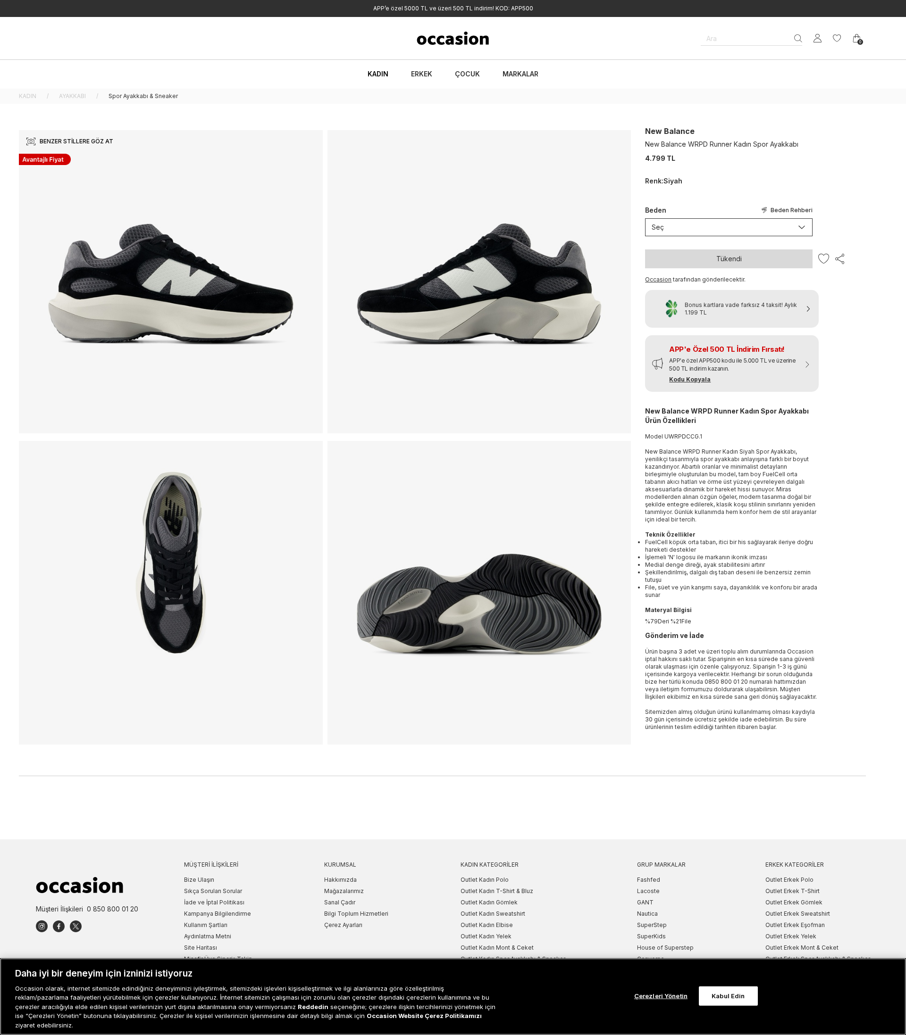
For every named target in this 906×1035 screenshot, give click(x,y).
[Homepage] (453, 38)
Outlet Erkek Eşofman (795, 924)
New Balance (670, 131)
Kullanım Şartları (205, 924)
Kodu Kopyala (690, 379)
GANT (645, 902)
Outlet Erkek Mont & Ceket (802, 947)
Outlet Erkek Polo (789, 879)
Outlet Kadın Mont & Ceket (497, 947)
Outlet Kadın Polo (485, 879)
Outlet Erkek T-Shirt (792, 890)
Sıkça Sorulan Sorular (213, 890)
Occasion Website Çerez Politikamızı (424, 1016)
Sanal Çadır (339, 902)
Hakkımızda (340, 879)
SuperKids (651, 936)
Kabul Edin (728, 995)
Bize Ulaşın (199, 879)
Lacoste (648, 890)
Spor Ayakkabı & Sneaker (143, 95)
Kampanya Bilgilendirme (217, 913)
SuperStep (652, 924)
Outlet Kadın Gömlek (489, 902)
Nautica (647, 913)
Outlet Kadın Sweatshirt (493, 913)
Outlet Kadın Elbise (487, 924)
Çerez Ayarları (343, 924)
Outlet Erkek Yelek (790, 936)
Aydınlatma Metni (207, 936)
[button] (732, 363)
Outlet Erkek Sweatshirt (797, 913)
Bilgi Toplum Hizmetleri (356, 913)
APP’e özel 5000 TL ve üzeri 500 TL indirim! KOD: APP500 (453, 8)
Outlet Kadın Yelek (486, 936)
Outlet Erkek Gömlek (793, 902)
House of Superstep (665, 947)
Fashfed (648, 879)
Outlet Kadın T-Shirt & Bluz (497, 890)
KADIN (27, 95)
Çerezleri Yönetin (661, 995)
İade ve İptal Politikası (214, 902)
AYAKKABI (72, 95)
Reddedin (313, 1006)
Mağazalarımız (344, 890)
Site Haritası (200, 947)
